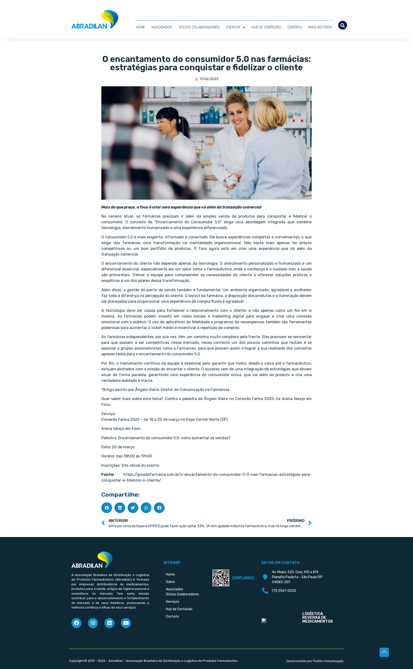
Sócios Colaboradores (199, 27)
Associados (162, 27)
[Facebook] (76, 623)
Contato (295, 27)
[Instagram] (93, 623)
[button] (342, 25)
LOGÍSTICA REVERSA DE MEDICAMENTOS (317, 617)
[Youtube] (126, 623)
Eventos (233, 27)
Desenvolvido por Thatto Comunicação (315, 661)
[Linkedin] (109, 623)
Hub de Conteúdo (266, 27)
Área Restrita (320, 27)
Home (140, 27)
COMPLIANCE (243, 578)
